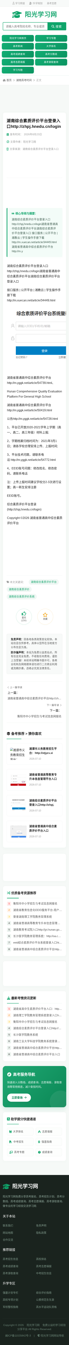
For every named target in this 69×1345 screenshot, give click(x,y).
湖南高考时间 (24, 80)
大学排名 (51, 46)
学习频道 (20, 3)
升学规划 (37, 3)
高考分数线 (51, 54)
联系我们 (8, 1225)
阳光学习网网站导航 (52, 1335)
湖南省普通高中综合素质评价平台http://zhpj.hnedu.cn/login (34, 698)
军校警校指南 (10, 1306)
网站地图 (8, 1232)
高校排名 (41, 1258)
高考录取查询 (51, 62)
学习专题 (51, 38)
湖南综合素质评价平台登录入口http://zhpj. (43, 802)
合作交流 (8, 1239)
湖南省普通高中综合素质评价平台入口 (43, 828)
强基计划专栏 (10, 1292)
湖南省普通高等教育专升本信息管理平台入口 (43, 776)
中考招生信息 (44, 1273)
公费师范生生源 (45, 1299)
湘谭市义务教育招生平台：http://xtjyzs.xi (43, 750)
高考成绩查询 (18, 54)
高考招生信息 (10, 1258)
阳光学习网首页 (18, 38)
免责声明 (41, 1225)
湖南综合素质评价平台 (44, 582)
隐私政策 (41, 1232)
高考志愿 (51, 3)
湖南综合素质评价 (19, 589)
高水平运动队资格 (46, 1306)
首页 (9, 80)
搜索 (58, 26)
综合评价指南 (44, 1292)
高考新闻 (18, 46)
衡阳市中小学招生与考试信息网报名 (39, 716)
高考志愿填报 (18, 62)
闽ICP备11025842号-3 (18, 1335)
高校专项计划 (10, 1299)
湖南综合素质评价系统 (22, 596)
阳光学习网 (41, 14)
